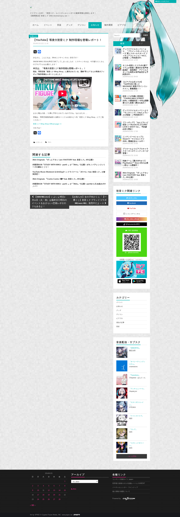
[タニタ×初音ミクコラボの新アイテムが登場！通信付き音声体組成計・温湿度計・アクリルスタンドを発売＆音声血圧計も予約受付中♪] (118, 67)
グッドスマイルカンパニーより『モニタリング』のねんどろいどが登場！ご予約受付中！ (135, 112)
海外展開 (108, 25)
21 (59, 495)
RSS (74, 489)
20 (54, 495)
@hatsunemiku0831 (132, 224)
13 (54, 490)
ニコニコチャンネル (132, 214)
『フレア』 (133, 429)
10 (38, 490)
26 (49, 499)
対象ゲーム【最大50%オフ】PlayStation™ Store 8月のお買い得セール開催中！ (135, 163)
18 (43, 495)
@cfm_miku (132, 198)
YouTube (132, 208)
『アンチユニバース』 (137, 389)
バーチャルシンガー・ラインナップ (125, 487)
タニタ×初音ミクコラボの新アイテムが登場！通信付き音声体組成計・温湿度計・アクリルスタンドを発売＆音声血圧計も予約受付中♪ (135, 69)
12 (49, 490)
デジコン (82, 25)
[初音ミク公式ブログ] (54, 7)
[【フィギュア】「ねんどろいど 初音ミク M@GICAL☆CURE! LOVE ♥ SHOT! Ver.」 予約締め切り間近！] (118, 124)
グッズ (69, 25)
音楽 (59, 25)
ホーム (35, 25)
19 (49, 495)
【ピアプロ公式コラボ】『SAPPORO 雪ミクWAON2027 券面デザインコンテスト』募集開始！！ (135, 85)
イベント (48, 25)
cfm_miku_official (132, 219)
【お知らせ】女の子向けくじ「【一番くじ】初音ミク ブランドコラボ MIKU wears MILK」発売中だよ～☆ (89, 200)
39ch (49, 142)
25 (43, 499)
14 (59, 490)
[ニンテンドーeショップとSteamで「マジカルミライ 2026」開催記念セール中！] (118, 139)
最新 (122, 43)
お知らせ (95, 25)
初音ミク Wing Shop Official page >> (47, 124)
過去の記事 (120, 322)
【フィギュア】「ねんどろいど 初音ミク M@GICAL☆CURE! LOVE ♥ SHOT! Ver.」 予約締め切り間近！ (135, 125)
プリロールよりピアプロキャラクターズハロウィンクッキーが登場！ (135, 151)
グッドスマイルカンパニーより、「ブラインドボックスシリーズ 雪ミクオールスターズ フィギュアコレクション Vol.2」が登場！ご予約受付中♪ (135, 53)
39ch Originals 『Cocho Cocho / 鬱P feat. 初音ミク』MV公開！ (59, 179)
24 (38, 499)
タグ (141, 43)
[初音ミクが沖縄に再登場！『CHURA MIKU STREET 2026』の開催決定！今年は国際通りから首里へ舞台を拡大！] (118, 98)
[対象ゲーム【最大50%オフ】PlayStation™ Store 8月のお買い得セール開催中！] (118, 163)
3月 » (33, 505)
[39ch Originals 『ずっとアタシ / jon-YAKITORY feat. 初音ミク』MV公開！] (118, 175)
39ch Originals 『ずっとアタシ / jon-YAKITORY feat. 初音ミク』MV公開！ (63, 160)
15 (65, 490)
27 (54, 499)
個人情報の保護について (121, 491)
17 (38, 495)
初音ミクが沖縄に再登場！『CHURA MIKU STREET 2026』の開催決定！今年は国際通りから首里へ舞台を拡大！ (136, 99)
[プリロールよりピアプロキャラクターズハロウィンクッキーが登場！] (118, 151)
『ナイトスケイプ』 (136, 416)
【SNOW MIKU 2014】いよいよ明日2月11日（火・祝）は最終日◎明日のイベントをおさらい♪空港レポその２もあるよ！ (49, 202)
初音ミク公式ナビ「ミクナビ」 (132, 259)
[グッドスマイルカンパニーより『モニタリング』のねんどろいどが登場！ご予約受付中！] (118, 112)
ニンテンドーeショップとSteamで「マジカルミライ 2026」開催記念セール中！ (134, 139)
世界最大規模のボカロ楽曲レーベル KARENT (128, 483)
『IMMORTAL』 (135, 348)
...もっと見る (131, 456)
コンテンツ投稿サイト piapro (122, 479)
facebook (132, 203)
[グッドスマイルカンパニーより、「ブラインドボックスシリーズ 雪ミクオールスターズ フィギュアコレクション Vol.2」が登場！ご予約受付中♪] (118, 51)
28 (59, 499)
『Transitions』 (134, 375)
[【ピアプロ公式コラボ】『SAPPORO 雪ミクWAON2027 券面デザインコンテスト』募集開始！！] (118, 84)
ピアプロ (122, 25)
